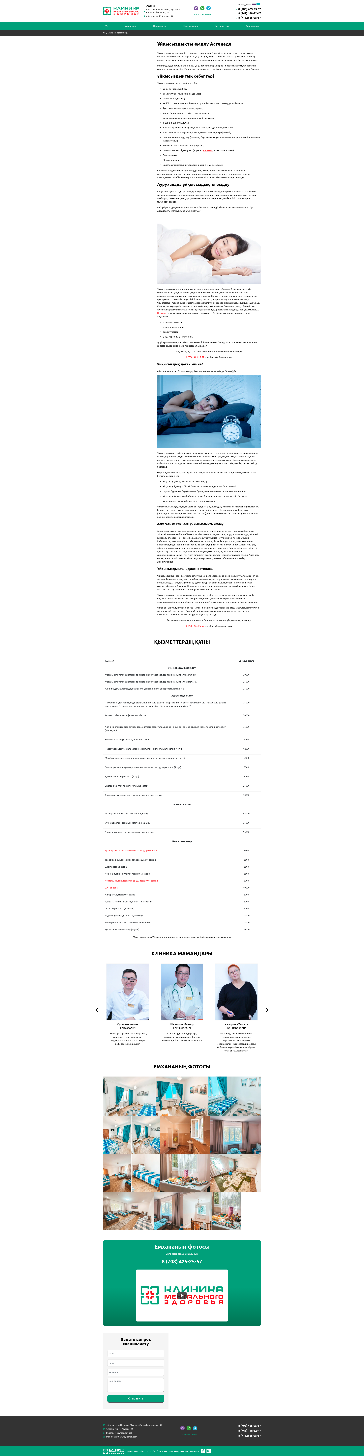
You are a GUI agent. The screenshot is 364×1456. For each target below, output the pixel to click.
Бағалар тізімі (222, 26)
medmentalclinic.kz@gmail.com (121, 1437)
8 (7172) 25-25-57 (249, 17)
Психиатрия (130, 26)
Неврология (159, 26)
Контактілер (252, 26)
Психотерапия (190, 26)
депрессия (207, 150)
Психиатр (162, 313)
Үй (106, 26)
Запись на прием (202, 14)
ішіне (132, 880)
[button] (267, 1010)
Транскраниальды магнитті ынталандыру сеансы (131, 850)
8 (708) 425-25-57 (249, 9)
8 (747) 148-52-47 (249, 13)
